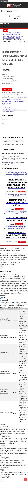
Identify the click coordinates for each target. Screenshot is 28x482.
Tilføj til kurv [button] (22, 191)
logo (3, 104)
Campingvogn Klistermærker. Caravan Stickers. (13, 37)
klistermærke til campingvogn (11, 101)
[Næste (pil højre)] (2, 481)
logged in (13, 163)
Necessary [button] (3, 297)
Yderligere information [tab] (11, 110)
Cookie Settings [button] (4, 264)
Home (5, 33)
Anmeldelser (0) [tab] (8, 111)
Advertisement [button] (4, 457)
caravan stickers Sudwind (13, 99)
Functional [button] (3, 424)
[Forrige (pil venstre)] (0, 481)
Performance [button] (4, 435)
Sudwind (8, 104)
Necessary (5, 299)
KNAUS (18, 38)
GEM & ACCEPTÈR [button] (5, 478)
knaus (22, 101)
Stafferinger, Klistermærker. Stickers (12, 33)
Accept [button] (12, 264)
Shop (9, 33)
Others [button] (2, 469)
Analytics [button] (2, 445)
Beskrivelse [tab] (7, 108)
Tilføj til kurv (7, 89)
